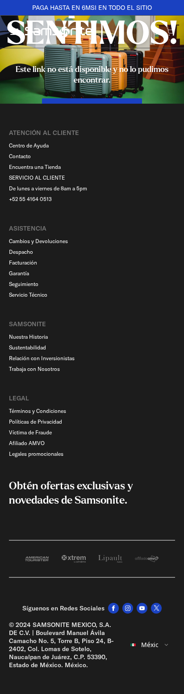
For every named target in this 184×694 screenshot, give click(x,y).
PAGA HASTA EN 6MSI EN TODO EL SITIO (92, 8)
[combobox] (150, 645)
